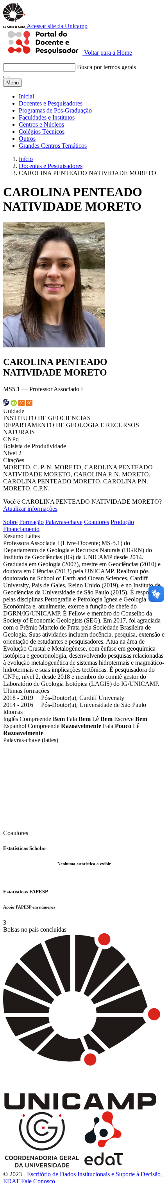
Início (26, 159)
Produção (122, 522)
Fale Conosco (38, 1181)
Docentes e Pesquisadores (50, 103)
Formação (31, 522)
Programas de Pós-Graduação (55, 110)
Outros (27, 138)
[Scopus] (21, 404)
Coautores (96, 522)
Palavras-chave (63, 522)
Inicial (26, 96)
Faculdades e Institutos (47, 117)
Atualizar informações (30, 508)
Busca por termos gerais (106, 67)
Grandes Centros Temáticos (53, 145)
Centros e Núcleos (41, 124)
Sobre (10, 522)
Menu (12, 83)
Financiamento (21, 529)
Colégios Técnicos (41, 131)
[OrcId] (14, 404)
